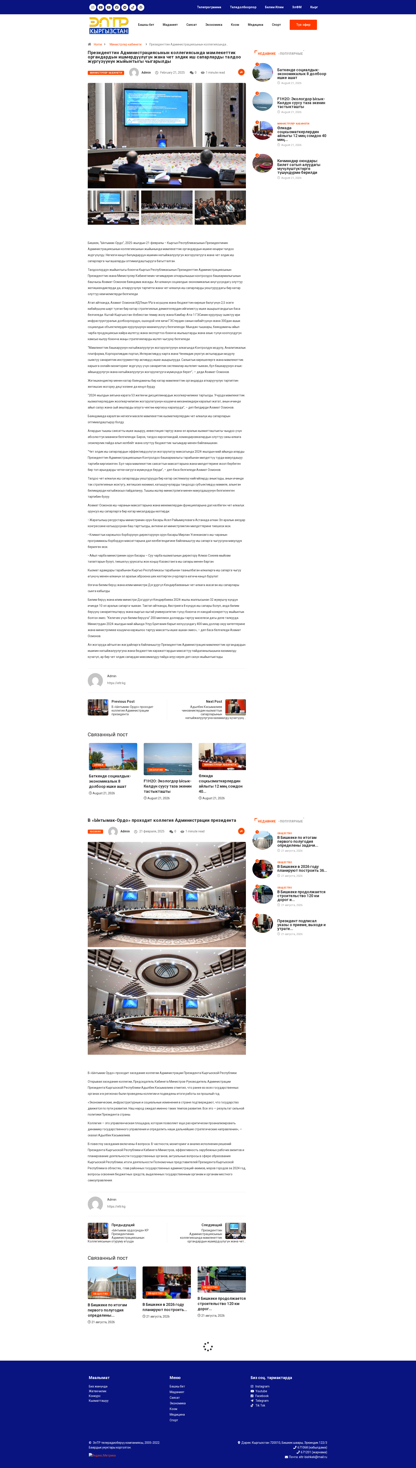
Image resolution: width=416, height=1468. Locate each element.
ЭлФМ (297, 7)
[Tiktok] (132, 7)
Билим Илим (274, 7)
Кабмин (95, 831)
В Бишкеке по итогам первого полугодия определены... (217, 1310)
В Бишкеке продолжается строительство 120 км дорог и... (301, 896)
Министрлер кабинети (125, 44)
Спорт (276, 24)
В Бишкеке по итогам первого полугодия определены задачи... (297, 841)
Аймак (207, 765)
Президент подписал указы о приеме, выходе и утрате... (301, 925)
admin (146, 72)
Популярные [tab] (291, 53)
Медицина (255, 24)
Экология (100, 770)
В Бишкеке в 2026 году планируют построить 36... (302, 868)
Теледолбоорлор (243, 7)
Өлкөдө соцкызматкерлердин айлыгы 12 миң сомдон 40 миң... (301, 134)
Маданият (170, 24)
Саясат (191, 24)
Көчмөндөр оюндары (293, 156)
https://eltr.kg (116, 683)
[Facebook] (116, 7)
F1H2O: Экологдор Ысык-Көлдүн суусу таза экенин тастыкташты (112, 786)
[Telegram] (124, 7)
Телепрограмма (209, 7)
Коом (235, 24)
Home (98, 44)
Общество (100, 1293)
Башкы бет (146, 24)
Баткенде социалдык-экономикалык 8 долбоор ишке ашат (219, 781)
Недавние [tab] (267, 53)
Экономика (213, 24)
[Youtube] (100, 7)
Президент (285, 916)
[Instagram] (92, 7)
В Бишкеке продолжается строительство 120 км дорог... (167, 1303)
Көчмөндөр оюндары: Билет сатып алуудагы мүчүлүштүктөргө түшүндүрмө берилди (298, 166)
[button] (303, 25)
